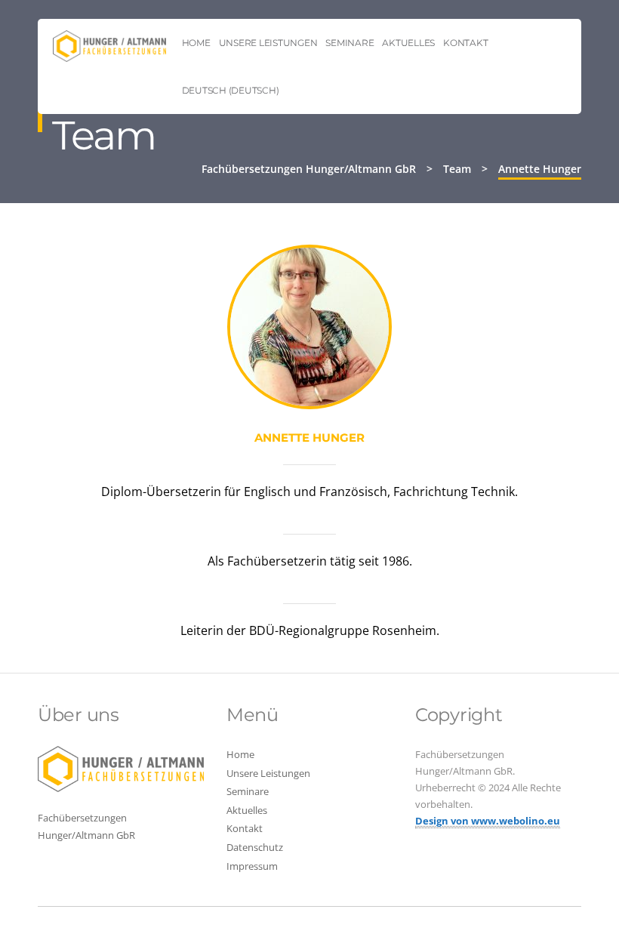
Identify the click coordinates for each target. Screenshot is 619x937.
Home (196, 42)
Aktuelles (408, 42)
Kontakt (465, 42)
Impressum (252, 866)
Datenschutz (254, 847)
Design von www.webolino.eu (487, 821)
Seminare (349, 42)
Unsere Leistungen (268, 42)
